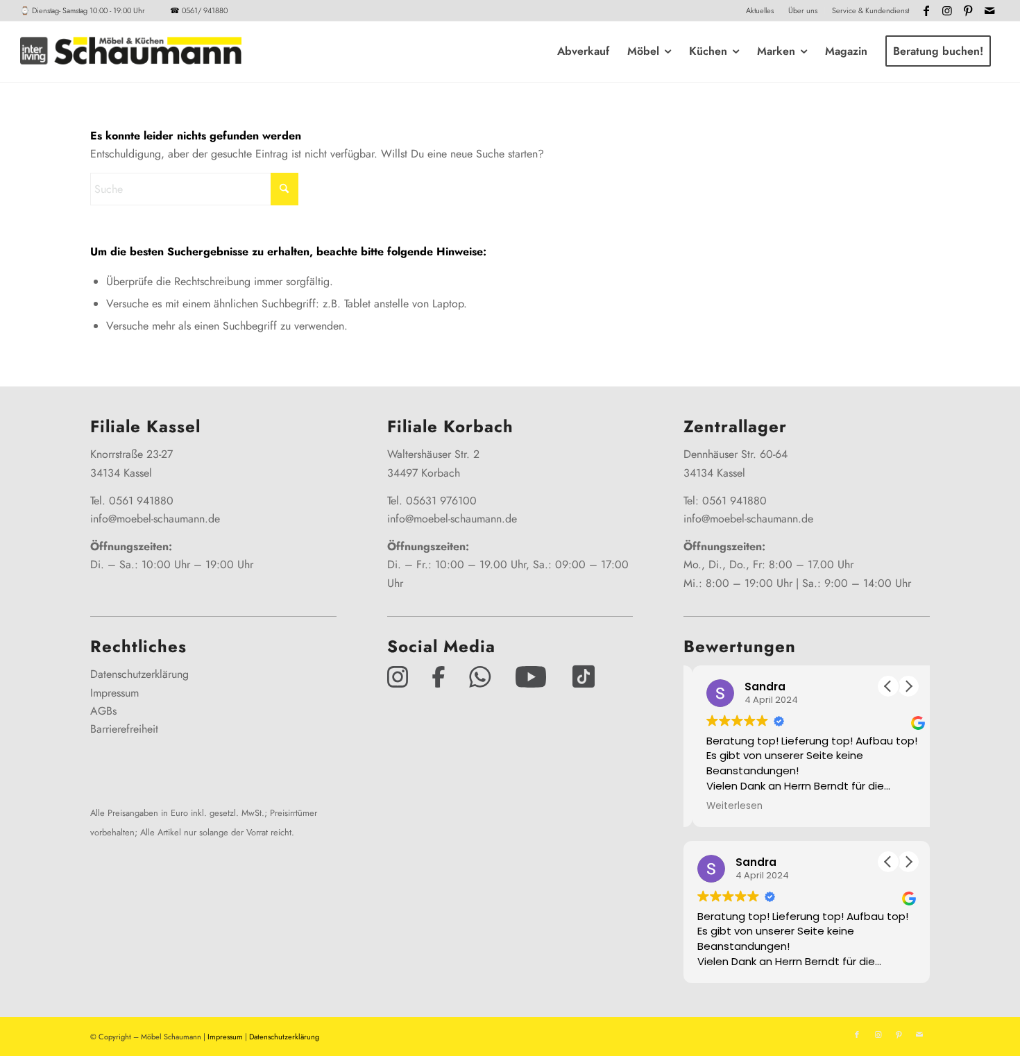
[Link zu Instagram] (947, 10)
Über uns (802, 10)
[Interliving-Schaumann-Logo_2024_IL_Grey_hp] (130, 51)
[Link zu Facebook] (927, 10)
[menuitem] (760, 10)
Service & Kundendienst (870, 10)
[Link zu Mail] (989, 10)
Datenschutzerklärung (139, 674)
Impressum (114, 693)
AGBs (103, 711)
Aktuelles (760, 10)
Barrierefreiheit (124, 729)
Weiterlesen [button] (725, 806)
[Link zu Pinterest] (968, 10)
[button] (908, 686)
